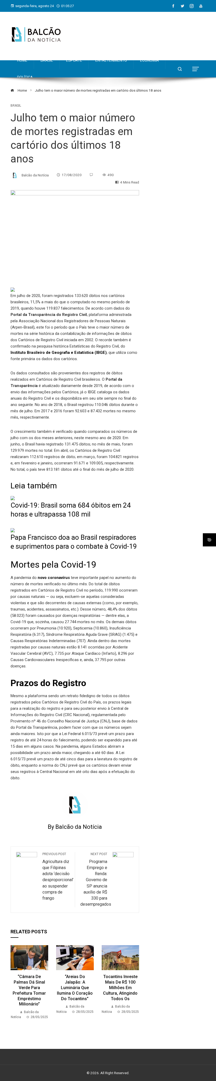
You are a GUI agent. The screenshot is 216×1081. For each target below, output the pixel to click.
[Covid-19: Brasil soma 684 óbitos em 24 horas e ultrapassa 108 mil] (13, 497)
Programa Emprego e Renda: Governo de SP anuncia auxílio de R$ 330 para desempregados (95, 879)
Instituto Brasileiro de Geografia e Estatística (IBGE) (59, 352)
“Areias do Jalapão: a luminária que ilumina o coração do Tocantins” (75, 987)
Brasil (16, 105)
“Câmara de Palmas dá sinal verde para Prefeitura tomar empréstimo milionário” (29, 990)
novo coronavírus (53, 577)
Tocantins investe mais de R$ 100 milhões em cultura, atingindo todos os (120, 987)
